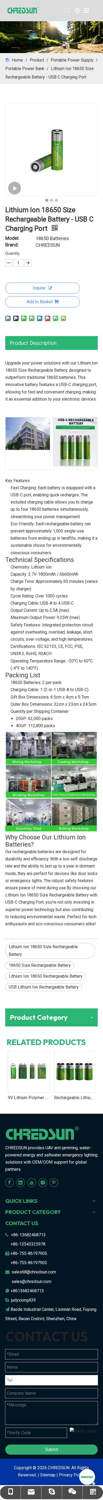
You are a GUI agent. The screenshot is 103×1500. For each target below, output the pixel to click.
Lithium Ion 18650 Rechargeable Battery (46, 976)
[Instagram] (43, 1182)
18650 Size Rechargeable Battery (40, 965)
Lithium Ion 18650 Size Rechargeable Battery (43, 950)
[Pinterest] (54, 1182)
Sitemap (47, 1474)
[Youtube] (31, 1182)
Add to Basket (40, 301)
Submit (51, 1449)
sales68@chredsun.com (34, 1271)
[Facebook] (9, 1182)
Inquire (39, 288)
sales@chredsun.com (31, 1281)
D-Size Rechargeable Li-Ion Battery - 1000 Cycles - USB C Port (79, 1097)
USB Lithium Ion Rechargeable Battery (44, 987)
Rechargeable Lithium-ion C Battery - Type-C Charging (32, 1097)
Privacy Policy (72, 1474)
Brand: (11, 245)
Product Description (33, 343)
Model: (12, 238)
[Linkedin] (20, 1182)
